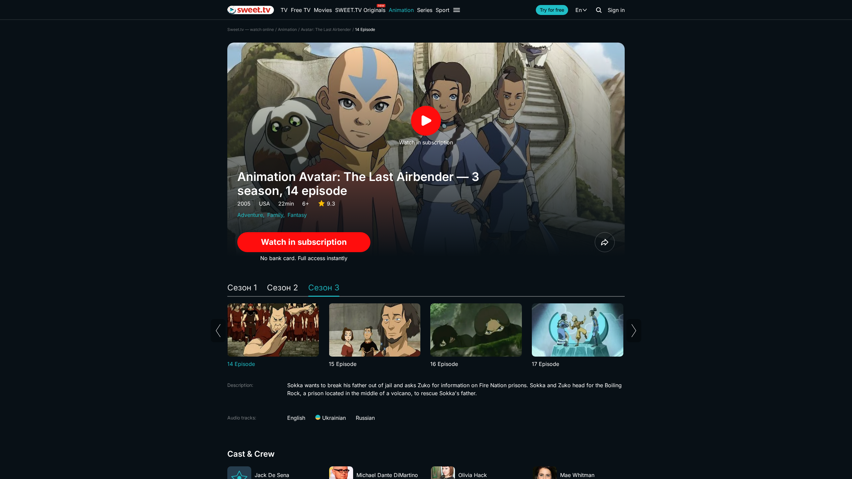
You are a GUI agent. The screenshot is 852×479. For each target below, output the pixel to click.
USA (264, 203)
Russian (365, 417)
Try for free (552, 10)
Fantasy (297, 215)
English (296, 417)
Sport (442, 10)
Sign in (616, 10)
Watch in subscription (304, 242)
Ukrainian (333, 417)
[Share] (605, 242)
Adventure (250, 215)
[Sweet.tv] (250, 10)
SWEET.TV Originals (360, 10)
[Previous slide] (218, 330)
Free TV (301, 10)
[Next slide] (633, 330)
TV (284, 10)
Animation (401, 10)
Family (275, 215)
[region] (426, 335)
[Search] (599, 10)
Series (424, 10)
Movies (323, 10)
